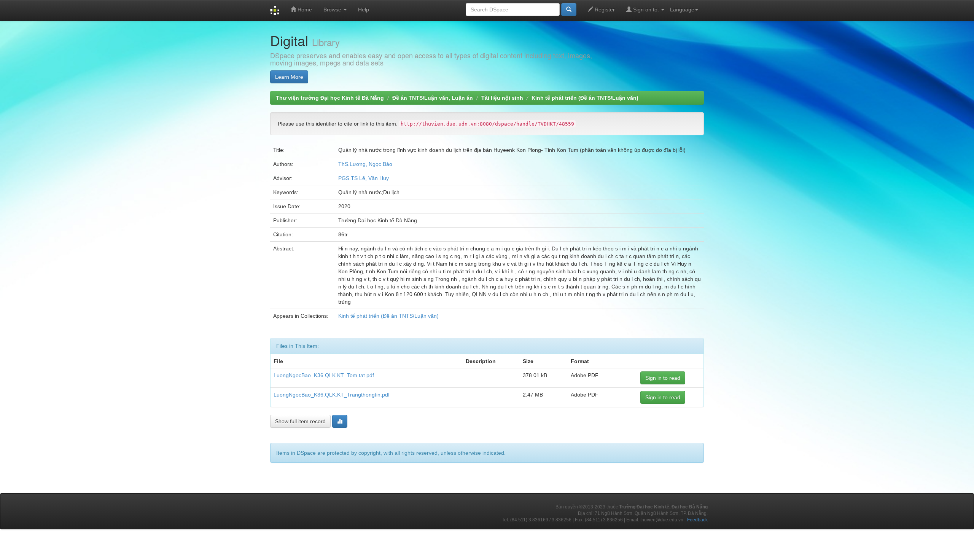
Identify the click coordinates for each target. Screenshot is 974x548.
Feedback (697, 520)
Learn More (289, 77)
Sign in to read (662, 378)
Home (304, 9)
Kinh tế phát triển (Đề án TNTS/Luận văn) (585, 98)
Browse (333, 9)
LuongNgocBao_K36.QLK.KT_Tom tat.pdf (324, 375)
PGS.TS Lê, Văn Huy (363, 178)
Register (604, 9)
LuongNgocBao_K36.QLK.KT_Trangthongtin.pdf (332, 395)
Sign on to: (646, 9)
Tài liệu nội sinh (502, 98)
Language (682, 9)
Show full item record (300, 421)
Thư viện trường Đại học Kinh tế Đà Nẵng (330, 98)
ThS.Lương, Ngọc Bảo (365, 164)
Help (363, 9)
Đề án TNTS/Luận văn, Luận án (432, 98)
